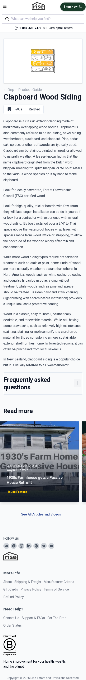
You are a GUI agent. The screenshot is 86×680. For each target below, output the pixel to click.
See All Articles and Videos (43, 514)
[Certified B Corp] (9, 645)
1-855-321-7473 (30, 28)
